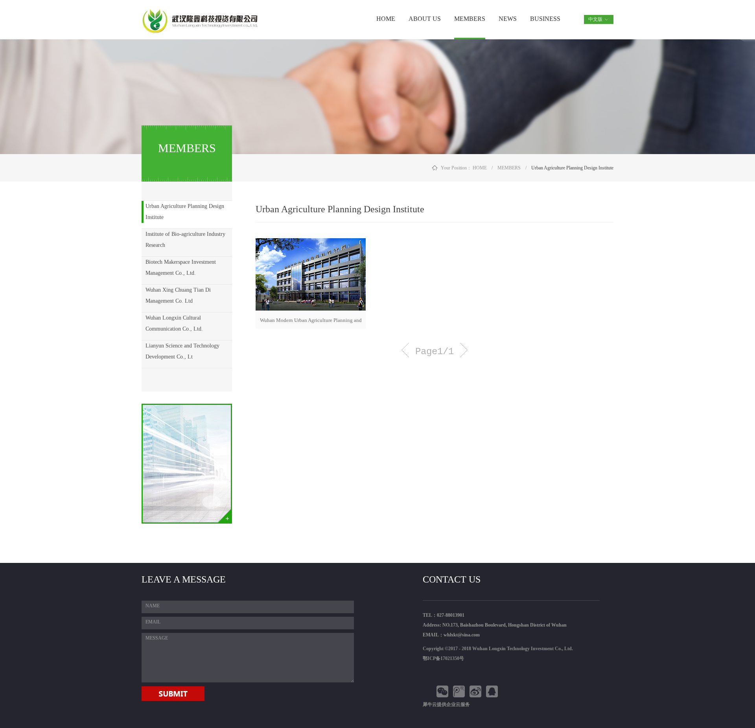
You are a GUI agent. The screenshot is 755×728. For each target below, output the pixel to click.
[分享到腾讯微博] (460, 691)
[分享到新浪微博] (477, 691)
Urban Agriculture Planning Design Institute (572, 168)
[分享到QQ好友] (493, 691)
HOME (385, 18)
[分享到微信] (443, 691)
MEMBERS (509, 168)
